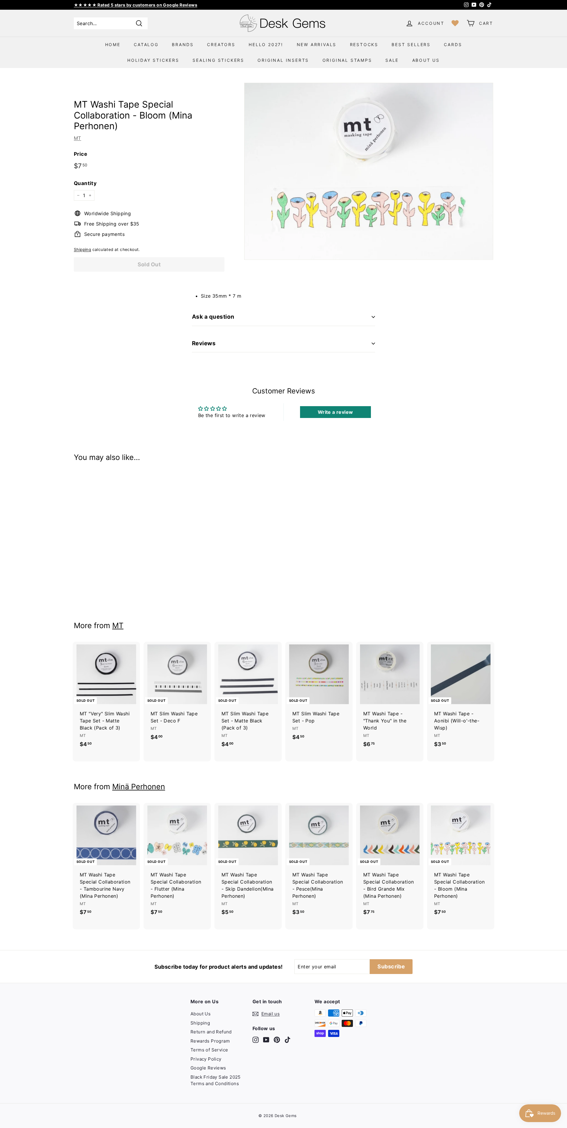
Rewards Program (210, 1041)
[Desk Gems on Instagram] (255, 1039)
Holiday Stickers (153, 60)
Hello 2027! (266, 44)
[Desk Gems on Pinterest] (277, 1039)
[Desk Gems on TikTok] (287, 1039)
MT (77, 138)
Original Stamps (347, 60)
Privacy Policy (205, 1059)
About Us (426, 60)
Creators (221, 44)
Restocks (364, 44)
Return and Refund (211, 1032)
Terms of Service (209, 1050)
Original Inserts (283, 60)
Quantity (85, 183)
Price (80, 154)
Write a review (335, 412)
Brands (183, 44)
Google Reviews (208, 1068)
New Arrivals (317, 44)
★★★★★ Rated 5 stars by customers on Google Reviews (135, 4)
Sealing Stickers (218, 60)
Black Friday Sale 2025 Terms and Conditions (215, 1080)
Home (112, 44)
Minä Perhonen (138, 786)
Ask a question (213, 316)
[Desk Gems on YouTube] (266, 1039)
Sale (392, 60)
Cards (453, 44)
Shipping (82, 249)
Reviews (204, 343)
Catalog (146, 44)
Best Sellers (411, 44)
